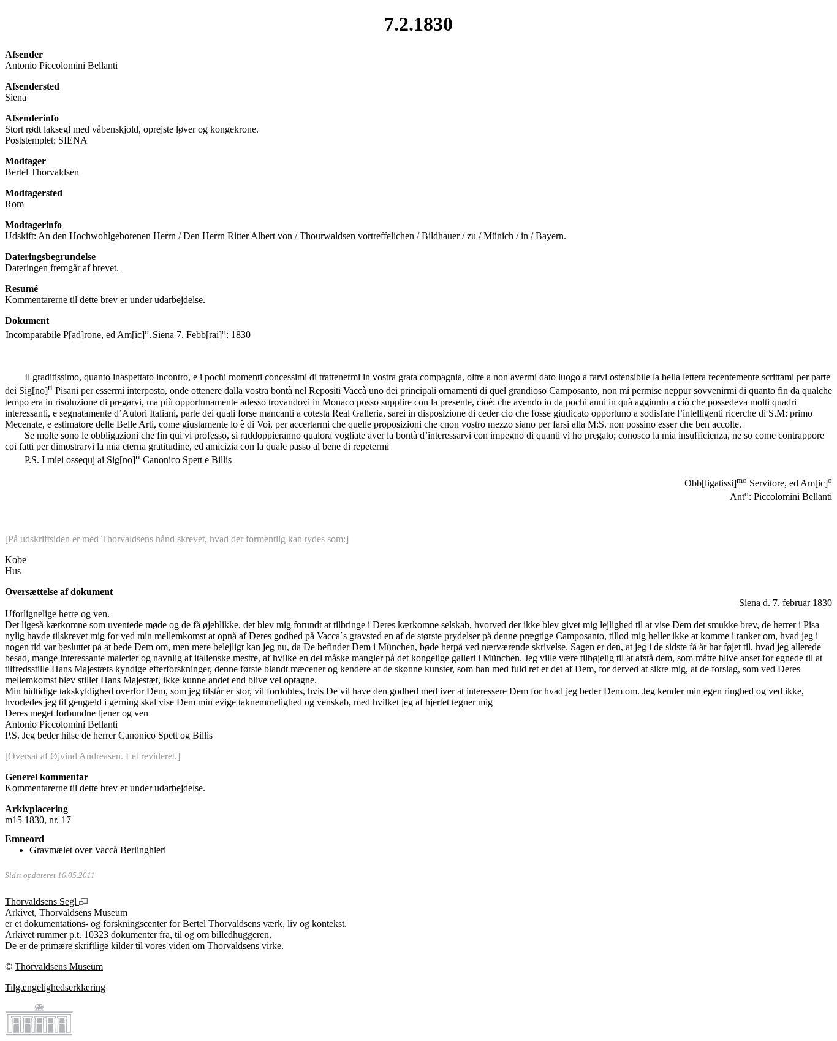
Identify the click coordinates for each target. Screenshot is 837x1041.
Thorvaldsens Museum (59, 966)
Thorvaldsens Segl (42, 901)
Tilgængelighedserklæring (55, 987)
